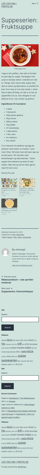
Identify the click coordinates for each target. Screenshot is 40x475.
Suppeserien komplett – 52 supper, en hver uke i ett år (8, 190)
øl (16, 364)
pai (20, 351)
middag (3, 351)
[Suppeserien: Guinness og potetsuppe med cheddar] (9, 203)
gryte (27, 344)
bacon (10, 340)
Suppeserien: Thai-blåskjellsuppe (22, 398)
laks (32, 347)
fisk (3, 343)
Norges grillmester (11, 351)
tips (28, 361)
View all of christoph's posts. (22, 265)
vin (15, 364)
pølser (9, 356)
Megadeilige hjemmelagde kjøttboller (21, 411)
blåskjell (18, 340)
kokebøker (21, 348)
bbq (14, 340)
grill (19, 343)
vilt (13, 364)
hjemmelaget (33, 344)
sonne (16, 356)
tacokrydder (24, 361)
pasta (24, 351)
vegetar (10, 364)
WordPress (22, 467)
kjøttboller (7, 347)
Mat (14, 235)
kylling (28, 347)
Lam (35, 347)
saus (12, 356)
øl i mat (20, 364)
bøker (21, 340)
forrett (12, 344)
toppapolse (4, 364)
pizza (30, 351)
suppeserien (27, 237)
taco (19, 361)
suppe (19, 237)
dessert (9, 237)
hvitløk (3, 347)
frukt (15, 237)
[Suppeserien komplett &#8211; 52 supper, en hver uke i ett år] (9, 182)
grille (23, 344)
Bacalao (12, 401)
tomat (31, 361)
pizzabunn (3, 356)
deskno (26, 340)
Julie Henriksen (7, 414)
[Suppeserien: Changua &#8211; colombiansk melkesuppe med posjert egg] (27, 182)
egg (35, 340)
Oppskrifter (20, 235)
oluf (17, 351)
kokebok (13, 348)
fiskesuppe (8, 344)
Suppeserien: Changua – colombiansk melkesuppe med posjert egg (27, 190)
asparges (3, 340)
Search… (4, 314)
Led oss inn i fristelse (14, 462)
